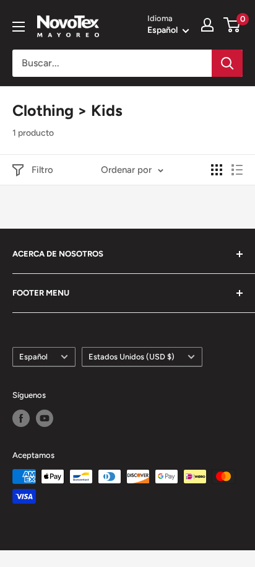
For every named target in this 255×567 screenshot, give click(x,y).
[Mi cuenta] (207, 25)
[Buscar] (227, 63)
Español (33, 356)
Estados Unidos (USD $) (132, 356)
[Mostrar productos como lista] (237, 169)
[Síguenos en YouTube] (44, 418)
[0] (232, 24)
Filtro (42, 169)
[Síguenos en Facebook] (21, 418)
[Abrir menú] (18, 27)
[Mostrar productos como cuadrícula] (216, 169)
